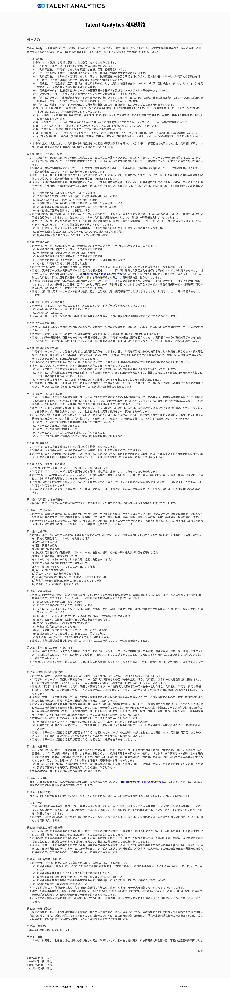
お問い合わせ (81, 986)
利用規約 (66, 986)
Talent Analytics (50, 986)
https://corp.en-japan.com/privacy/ (103, 274)
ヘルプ (94, 986)
